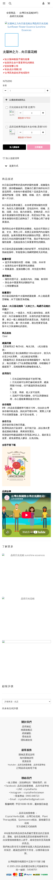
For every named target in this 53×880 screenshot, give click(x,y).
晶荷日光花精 (16, 16)
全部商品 (10, 12)
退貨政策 (26, 761)
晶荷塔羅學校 (39, 764)
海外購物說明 (26, 757)
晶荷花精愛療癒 (25, 764)
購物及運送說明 (26, 754)
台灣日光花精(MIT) (28, 12)
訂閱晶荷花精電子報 (26, 767)
